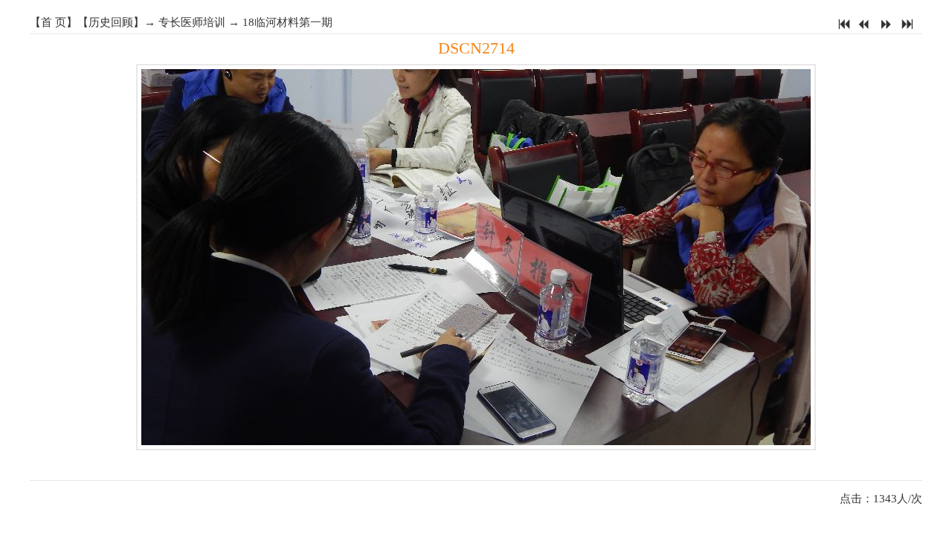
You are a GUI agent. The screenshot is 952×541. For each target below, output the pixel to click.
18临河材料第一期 (287, 22)
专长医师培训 (191, 22)
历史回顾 (111, 22)
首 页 (53, 22)
